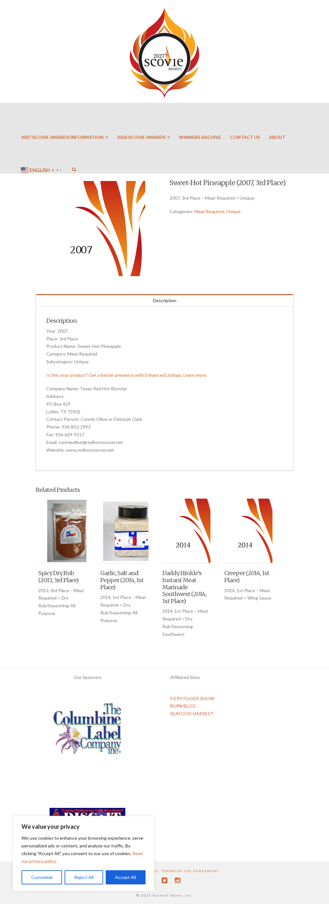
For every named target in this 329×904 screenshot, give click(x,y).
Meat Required (209, 211)
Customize (42, 877)
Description (164, 300)
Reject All (83, 877)
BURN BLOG (183, 706)
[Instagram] (178, 880)
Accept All (125, 877)
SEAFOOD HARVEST (192, 713)
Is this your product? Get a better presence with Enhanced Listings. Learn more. (126, 375)
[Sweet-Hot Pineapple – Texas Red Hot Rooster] (97, 228)
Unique (233, 211)
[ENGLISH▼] (41, 151)
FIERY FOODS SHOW (192, 698)
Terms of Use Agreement (190, 871)
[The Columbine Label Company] (87, 731)
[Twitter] (164, 880)
